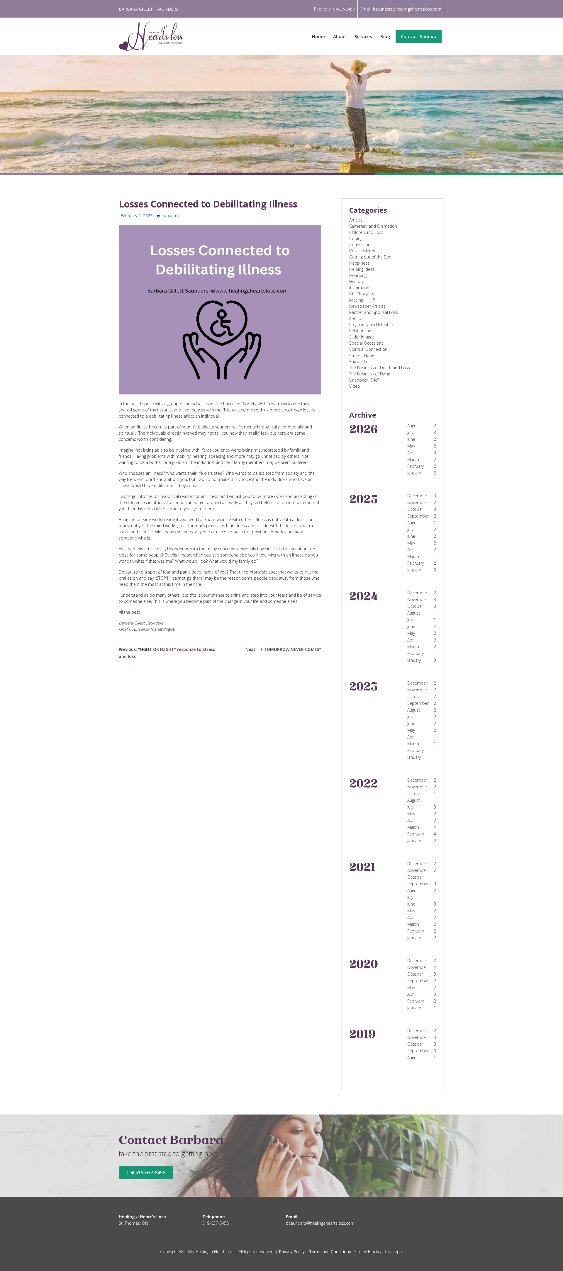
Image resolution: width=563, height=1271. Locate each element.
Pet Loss (357, 318)
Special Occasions (366, 343)
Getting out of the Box (370, 257)
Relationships (361, 331)
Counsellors (360, 244)
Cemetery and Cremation (373, 226)
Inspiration (359, 287)
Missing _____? (362, 300)
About (339, 36)
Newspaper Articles (367, 306)
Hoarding (358, 275)
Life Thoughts (361, 294)
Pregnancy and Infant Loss (373, 324)
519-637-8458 (341, 9)
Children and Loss (366, 232)
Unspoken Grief (364, 380)
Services (363, 36)
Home (318, 36)
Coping (355, 238)
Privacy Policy (292, 1251)
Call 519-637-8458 (145, 1172)
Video (354, 386)
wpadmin (172, 215)
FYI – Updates (362, 250)
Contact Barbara (418, 36)
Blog (385, 36)
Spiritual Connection (368, 349)
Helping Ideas (362, 269)
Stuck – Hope (361, 355)
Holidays (357, 281)
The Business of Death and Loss (379, 367)
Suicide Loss (361, 361)
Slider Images (361, 337)
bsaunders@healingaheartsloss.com (407, 9)
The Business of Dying (369, 374)
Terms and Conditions (330, 1251)
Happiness (359, 263)
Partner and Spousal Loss (373, 312)
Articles (356, 220)
